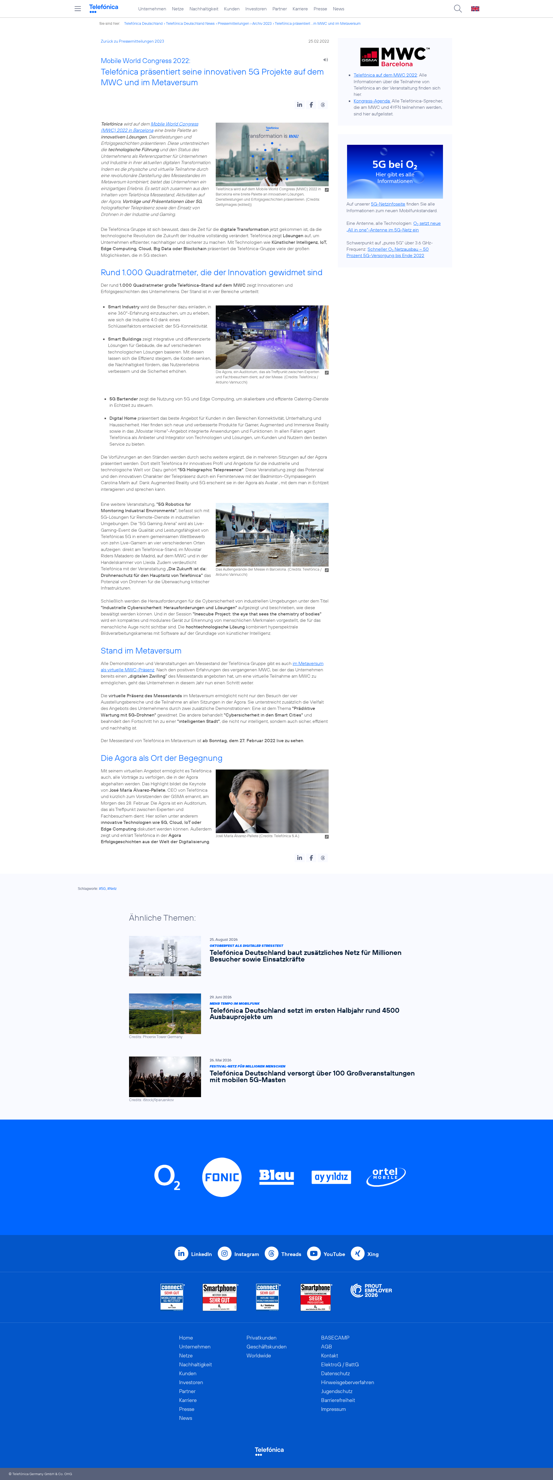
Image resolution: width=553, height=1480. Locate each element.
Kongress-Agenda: (372, 101)
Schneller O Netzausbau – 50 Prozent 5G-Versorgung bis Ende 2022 (387, 252)
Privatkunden (261, 1337)
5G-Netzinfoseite (388, 204)
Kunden (232, 9)
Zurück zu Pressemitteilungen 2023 (132, 41)
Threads (291, 1254)
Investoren (256, 9)
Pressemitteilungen (233, 23)
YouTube (334, 1254)
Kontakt (329, 1355)
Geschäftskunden (267, 1346)
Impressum (333, 1409)
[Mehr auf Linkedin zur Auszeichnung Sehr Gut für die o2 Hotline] (268, 1297)
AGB (326, 1346)
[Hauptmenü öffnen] (77, 8)
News (338, 9)
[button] (300, 104)
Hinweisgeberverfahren (347, 1382)
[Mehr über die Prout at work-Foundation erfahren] (371, 1297)
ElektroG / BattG (340, 1364)
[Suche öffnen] (458, 8)
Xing (373, 1254)
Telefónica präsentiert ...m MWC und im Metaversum (318, 23)
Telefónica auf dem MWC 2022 (385, 75)
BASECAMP (335, 1337)
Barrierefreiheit (338, 1400)
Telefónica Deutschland (143, 23)
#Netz (112, 889)
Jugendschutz (337, 1391)
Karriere (300, 9)
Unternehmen (152, 9)
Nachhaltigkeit (204, 9)
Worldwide (259, 1355)
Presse (320, 9)
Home (186, 1337)
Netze (178, 9)
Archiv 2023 (262, 23)
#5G (102, 889)
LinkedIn (201, 1254)
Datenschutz (335, 1373)
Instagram (246, 1254)
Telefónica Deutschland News (190, 23)
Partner (279, 9)
